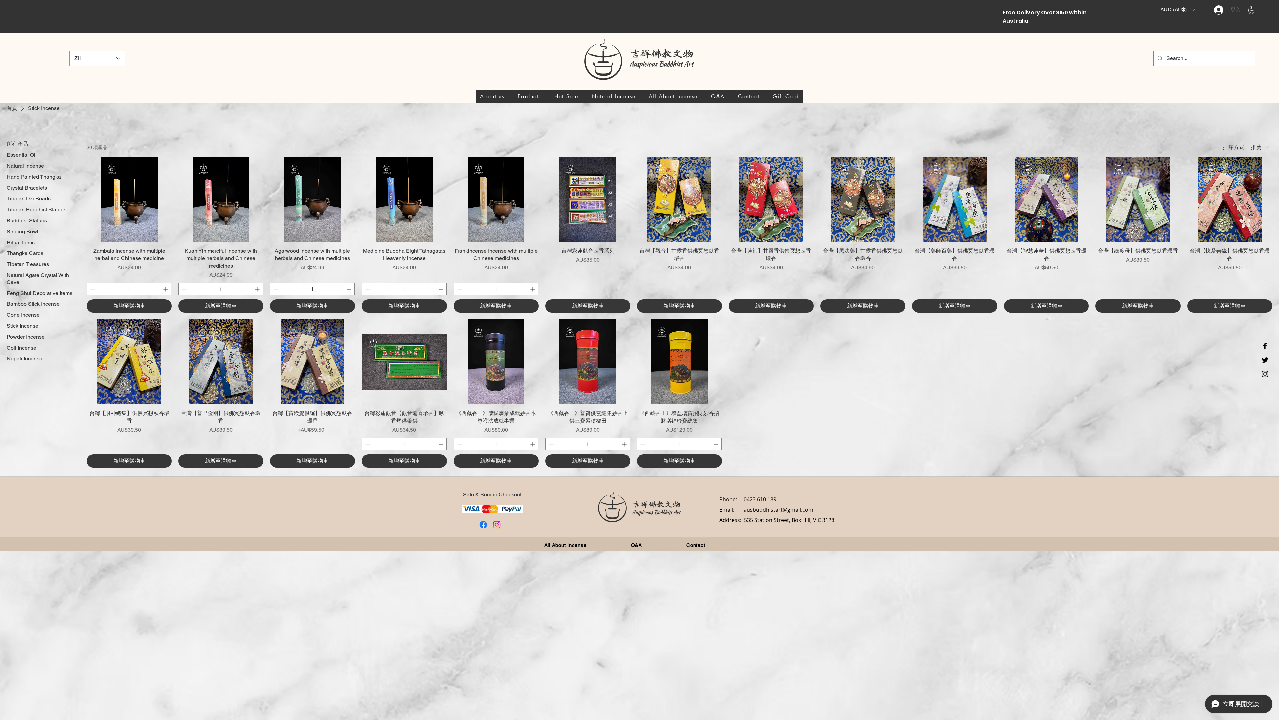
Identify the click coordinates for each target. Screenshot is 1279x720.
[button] (1177, 9)
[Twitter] (1265, 360)
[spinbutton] (129, 289)
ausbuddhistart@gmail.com (778, 509)
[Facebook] (1265, 346)
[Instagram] (1265, 374)
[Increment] (166, 289)
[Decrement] (92, 289)
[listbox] (1177, 9)
